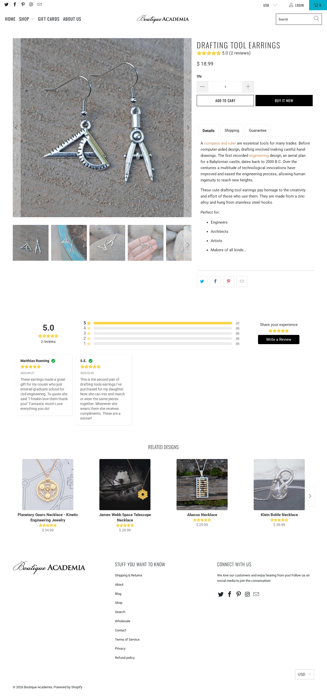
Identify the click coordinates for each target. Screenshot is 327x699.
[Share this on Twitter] (202, 281)
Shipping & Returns (128, 575)
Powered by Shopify (68, 687)
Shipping (232, 130)
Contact (120, 630)
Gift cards (49, 19)
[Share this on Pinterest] (228, 281)
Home (10, 19)
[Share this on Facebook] (215, 281)
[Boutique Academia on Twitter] (6, 5)
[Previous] (17, 127)
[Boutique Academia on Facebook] (14, 5)
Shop (24, 19)
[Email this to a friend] (242, 281)
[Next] (188, 127)
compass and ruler (220, 143)
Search (120, 612)
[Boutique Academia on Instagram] (31, 5)
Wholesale (122, 621)
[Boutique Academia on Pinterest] (22, 5)
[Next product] (310, 496)
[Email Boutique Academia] (39, 5)
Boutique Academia (38, 687)
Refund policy (125, 658)
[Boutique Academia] (163, 19)
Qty (199, 76)
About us (72, 19)
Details (209, 130)
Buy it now (284, 100)
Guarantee (257, 130)
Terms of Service (127, 639)
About (119, 584)
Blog (118, 594)
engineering (259, 155)
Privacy (120, 648)
